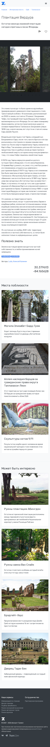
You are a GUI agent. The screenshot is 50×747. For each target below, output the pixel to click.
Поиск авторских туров (10, 710)
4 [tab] (21, 95)
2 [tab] (14, 95)
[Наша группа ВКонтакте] (2, 735)
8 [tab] (36, 95)
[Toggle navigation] (46, 3)
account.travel (36, 729)
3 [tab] (18, 95)
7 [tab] (32, 95)
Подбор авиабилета (9, 706)
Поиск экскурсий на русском (12, 708)
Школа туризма (7, 703)
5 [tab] (25, 95)
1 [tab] (10, 95)
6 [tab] (28, 95)
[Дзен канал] (14, 735)
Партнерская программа (34, 701)
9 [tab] (39, 95)
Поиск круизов (7, 712)
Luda (10, 261)
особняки (15, 256)
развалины (6, 256)
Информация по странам (10, 701)
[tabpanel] (25, 69)
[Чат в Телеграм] (6, 735)
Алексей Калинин (20, 261)
